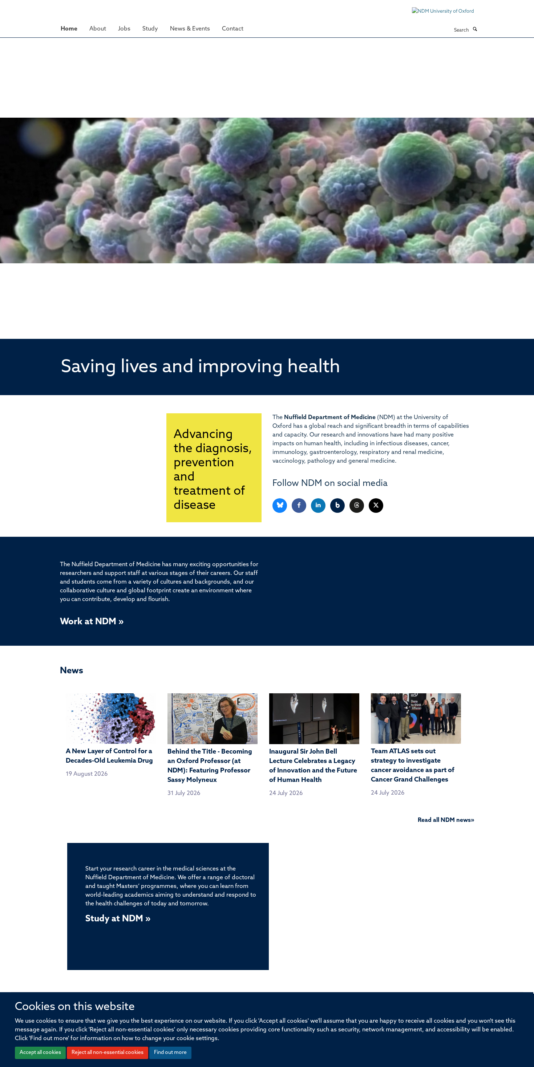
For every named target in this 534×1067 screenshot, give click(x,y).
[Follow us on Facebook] (299, 505)
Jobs (124, 29)
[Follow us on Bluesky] (280, 505)
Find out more (170, 1052)
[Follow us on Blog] (338, 505)
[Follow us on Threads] (357, 505)
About (97, 29)
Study (150, 29)
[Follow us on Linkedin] (319, 505)
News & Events (190, 29)
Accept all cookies (40, 1052)
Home (69, 29)
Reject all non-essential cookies (107, 1052)
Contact (232, 29)
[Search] (475, 30)
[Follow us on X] (376, 505)
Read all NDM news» (446, 820)
